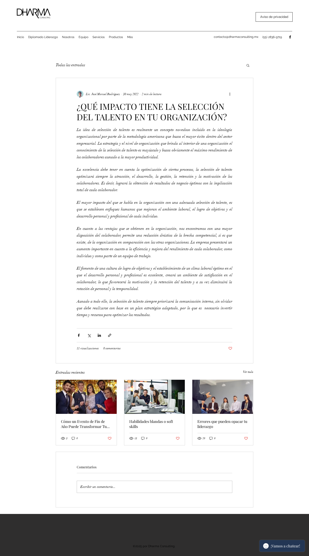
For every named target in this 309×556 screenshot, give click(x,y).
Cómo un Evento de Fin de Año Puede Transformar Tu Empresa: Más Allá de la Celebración (84, 424)
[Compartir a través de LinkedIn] (99, 335)
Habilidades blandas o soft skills (151, 424)
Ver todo (248, 372)
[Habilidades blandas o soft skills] (154, 397)
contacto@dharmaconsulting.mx (236, 36)
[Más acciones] (229, 94)
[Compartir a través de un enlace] (110, 335)
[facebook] (290, 37)
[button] (116, 37)
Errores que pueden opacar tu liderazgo (222, 424)
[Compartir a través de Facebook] (79, 335)
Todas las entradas (70, 65)
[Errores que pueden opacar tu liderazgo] (222, 397)
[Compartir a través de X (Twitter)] (89, 335)
